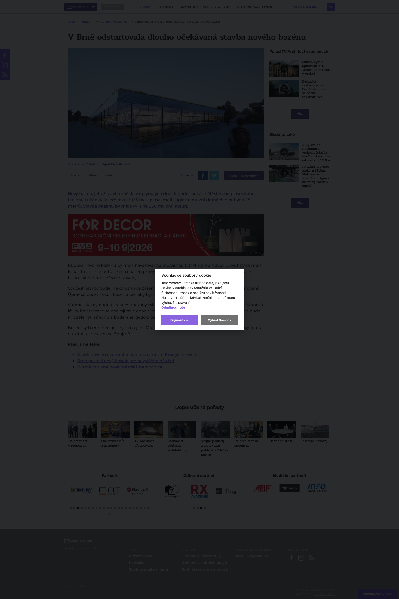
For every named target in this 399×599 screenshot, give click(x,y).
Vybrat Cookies (219, 320)
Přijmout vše (179, 320)
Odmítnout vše (173, 308)
